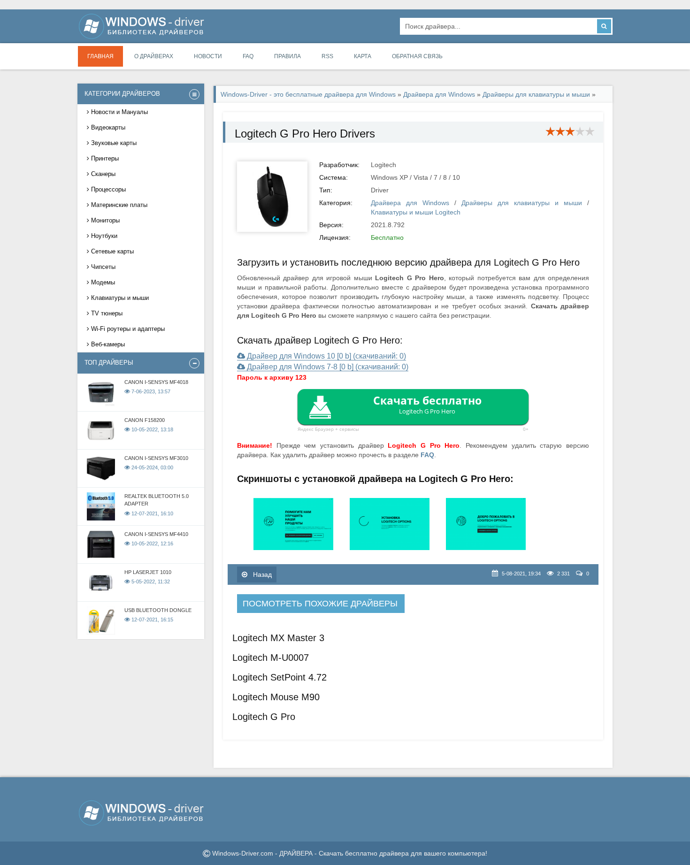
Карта (362, 56)
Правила (287, 56)
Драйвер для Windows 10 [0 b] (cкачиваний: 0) (325, 356)
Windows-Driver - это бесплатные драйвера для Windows (308, 94)
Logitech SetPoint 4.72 (279, 677)
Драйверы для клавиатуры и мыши (536, 94)
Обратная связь (417, 56)
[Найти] (604, 26)
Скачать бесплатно (427, 404)
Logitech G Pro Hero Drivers (305, 133)
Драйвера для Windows (439, 94)
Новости (208, 56)
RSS (327, 56)
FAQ (248, 56)
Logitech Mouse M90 (276, 697)
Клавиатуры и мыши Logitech (415, 212)
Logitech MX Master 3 (278, 638)
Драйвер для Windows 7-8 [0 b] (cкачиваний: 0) (326, 367)
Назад (261, 574)
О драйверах (153, 56)
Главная (100, 56)
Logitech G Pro (263, 717)
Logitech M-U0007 (270, 657)
